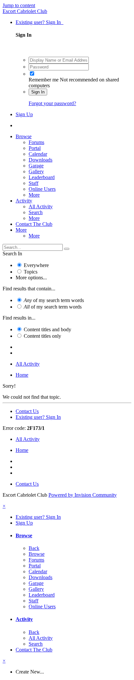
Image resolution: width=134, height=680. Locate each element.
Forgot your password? (52, 103)
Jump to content (19, 5)
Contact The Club (34, 224)
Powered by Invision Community (82, 495)
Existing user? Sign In (39, 22)
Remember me (44, 79)
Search (36, 212)
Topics (30, 271)
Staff (33, 183)
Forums (36, 142)
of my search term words (54, 300)
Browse (24, 136)
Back (34, 548)
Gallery (36, 171)
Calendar (38, 154)
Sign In (38, 92)
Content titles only (42, 336)
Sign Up (24, 114)
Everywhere (36, 265)
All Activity (41, 206)
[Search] (66, 249)
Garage (36, 165)
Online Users (42, 189)
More (34, 195)
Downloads (40, 160)
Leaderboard (42, 177)
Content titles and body (47, 329)
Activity (24, 200)
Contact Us (27, 411)
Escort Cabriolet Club (25, 11)
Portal (35, 148)
